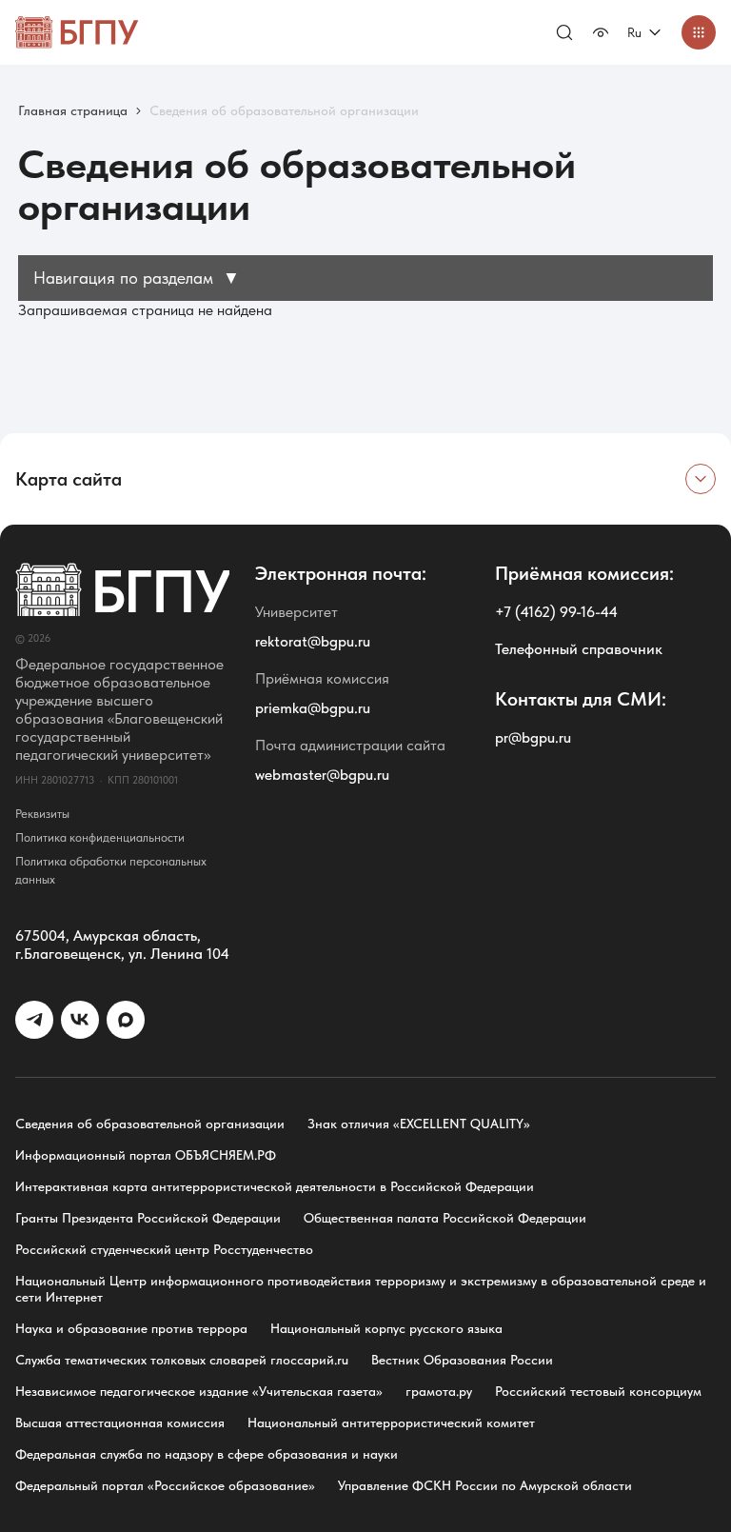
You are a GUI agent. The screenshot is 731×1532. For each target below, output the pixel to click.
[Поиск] (564, 32)
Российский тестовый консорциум (598, 1391)
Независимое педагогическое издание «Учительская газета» (199, 1391)
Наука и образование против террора (131, 1328)
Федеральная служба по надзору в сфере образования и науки (206, 1454)
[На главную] (77, 32)
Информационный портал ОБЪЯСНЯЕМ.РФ (145, 1155)
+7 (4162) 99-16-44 (556, 612)
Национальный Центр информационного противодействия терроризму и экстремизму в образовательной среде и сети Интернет (360, 1288)
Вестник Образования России (462, 1359)
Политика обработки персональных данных (111, 870)
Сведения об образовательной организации (150, 1123)
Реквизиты (42, 813)
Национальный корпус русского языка (386, 1328)
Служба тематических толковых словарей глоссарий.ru (181, 1359)
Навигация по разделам (136, 278)
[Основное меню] (699, 32)
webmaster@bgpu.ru (322, 775)
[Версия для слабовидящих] (600, 32)
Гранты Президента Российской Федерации (148, 1217)
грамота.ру (438, 1391)
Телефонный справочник (578, 649)
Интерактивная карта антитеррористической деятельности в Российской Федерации (274, 1186)
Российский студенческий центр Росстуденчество (164, 1249)
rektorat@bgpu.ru (312, 641)
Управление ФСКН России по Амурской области (485, 1485)
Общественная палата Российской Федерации (445, 1217)
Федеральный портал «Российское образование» (165, 1485)
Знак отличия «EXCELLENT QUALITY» (418, 1123)
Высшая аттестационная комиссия (120, 1422)
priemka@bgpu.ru (312, 708)
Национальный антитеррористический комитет (391, 1422)
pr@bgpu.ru (533, 737)
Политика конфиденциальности (100, 837)
